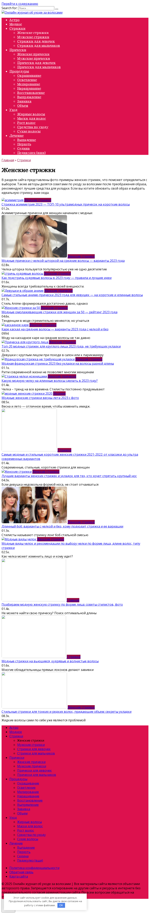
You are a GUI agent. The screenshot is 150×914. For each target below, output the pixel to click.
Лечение (16, 136)
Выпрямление (29, 97)
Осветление (27, 80)
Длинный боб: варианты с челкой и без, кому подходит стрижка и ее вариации (62, 526)
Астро (14, 20)
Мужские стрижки (33, 37)
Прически (17, 50)
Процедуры (19, 71)
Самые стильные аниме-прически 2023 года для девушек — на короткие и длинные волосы (72, 295)
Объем (22, 106)
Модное (15, 24)
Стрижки (17, 28)
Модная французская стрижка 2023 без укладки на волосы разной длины (58, 363)
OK (61, 905)
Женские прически (33, 54)
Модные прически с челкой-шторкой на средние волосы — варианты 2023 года (63, 260)
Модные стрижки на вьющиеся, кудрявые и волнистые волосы (50, 661)
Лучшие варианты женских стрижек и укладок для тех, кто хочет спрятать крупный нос (69, 476)
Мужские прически (33, 58)
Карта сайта (18, 876)
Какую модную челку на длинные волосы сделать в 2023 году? (50, 380)
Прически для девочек (36, 63)
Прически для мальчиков (39, 67)
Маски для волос (31, 118)
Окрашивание (29, 76)
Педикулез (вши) (31, 153)
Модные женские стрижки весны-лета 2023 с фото (40, 398)
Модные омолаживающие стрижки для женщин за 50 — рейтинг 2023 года (59, 312)
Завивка (24, 101)
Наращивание (29, 88)
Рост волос (26, 123)
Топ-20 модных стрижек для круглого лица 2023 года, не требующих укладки (61, 346)
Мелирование (28, 84)
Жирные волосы (31, 114)
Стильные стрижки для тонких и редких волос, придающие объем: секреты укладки (66, 711)
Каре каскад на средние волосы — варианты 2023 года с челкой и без (55, 329)
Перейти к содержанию (20, 4)
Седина (23, 148)
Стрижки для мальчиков (38, 46)
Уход (13, 110)
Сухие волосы (29, 131)
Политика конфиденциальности (34, 868)
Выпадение (26, 140)
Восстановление (31, 93)
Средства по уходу (32, 127)
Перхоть (24, 144)
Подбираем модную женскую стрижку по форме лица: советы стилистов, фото (62, 604)
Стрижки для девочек (36, 41)
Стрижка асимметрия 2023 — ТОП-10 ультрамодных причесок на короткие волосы (66, 204)
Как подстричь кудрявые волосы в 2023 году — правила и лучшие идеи (57, 278)
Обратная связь (21, 872)
